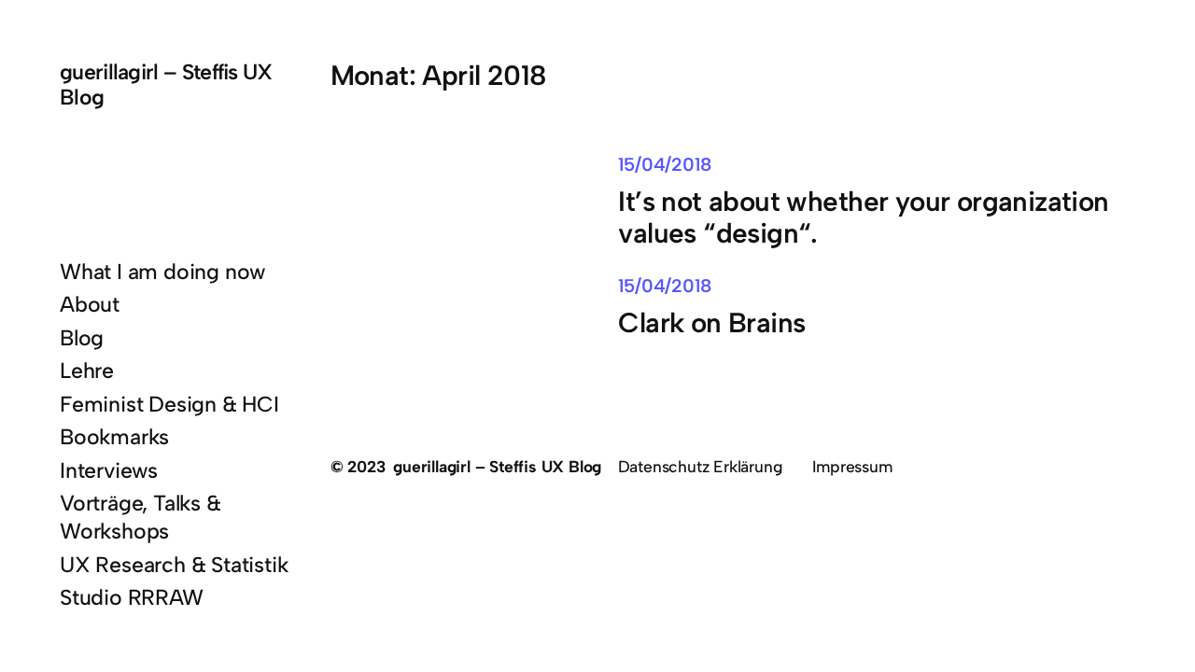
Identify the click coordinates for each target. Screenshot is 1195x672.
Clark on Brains (711, 323)
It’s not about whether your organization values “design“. (863, 217)
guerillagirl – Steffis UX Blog (166, 84)
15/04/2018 (664, 164)
